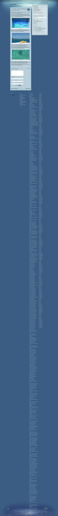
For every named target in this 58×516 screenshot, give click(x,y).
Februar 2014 (40, 265)
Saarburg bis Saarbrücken (32, 179)
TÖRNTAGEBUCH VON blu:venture (33, 102)
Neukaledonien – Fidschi (32, 212)
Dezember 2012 (41, 282)
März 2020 (40, 180)
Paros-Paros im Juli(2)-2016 (32, 327)
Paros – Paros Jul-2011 (31, 271)
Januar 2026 (40, 103)
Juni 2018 (40, 205)
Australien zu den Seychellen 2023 (33, 191)
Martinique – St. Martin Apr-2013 (32, 373)
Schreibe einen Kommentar (14, 69)
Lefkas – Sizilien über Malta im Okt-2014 (33, 476)
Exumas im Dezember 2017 (32, 194)
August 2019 (40, 188)
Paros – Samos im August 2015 (32, 315)
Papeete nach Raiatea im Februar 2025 (33, 121)
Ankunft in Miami (39, 30)
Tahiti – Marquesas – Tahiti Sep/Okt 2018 (33, 235)
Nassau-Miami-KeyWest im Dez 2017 (33, 195)
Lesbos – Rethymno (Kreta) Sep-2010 (33, 258)
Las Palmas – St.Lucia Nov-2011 (32, 459)
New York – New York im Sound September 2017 (32, 511)
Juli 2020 (40, 176)
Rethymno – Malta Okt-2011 (32, 462)
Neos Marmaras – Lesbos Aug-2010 (33, 259)
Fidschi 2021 (30, 200)
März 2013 (40, 278)
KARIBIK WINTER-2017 (31, 377)
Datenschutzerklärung (23, 0)
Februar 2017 (40, 225)
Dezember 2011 (41, 293)
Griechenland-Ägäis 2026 (29, 0)
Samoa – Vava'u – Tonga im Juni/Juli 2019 (33, 419)
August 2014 (40, 259)
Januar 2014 (40, 266)
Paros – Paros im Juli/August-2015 (33, 314)
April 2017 (40, 222)
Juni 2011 (40, 300)
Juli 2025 (40, 110)
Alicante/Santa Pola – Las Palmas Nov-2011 (33, 457)
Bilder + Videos (18, 0)
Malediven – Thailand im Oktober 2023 (33, 401)
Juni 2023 (40, 137)
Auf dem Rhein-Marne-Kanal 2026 (33, 166)
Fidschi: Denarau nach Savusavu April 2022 (33, 208)
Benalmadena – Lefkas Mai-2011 (33, 458)
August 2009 (40, 327)
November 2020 (41, 171)
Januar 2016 (40, 239)
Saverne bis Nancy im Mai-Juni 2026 (33, 172)
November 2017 (41, 214)
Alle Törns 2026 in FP (31, 156)
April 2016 (40, 237)
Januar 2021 (40, 169)
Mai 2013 (40, 276)
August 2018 (40, 203)
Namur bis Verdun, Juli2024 (32, 113)
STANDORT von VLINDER (25, 2)
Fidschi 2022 (30, 206)
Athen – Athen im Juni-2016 (32, 319)
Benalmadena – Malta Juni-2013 (32, 468)
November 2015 (41, 242)
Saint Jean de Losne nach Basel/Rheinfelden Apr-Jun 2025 (32, 147)
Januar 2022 (40, 154)
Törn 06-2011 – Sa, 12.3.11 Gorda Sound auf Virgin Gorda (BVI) (19, 9)
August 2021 (40, 160)
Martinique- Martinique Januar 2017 (33, 384)
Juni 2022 (40, 149)
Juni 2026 (40, 97)
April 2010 (40, 317)
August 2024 (40, 121)
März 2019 (40, 194)
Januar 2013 (40, 281)
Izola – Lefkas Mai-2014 (32, 474)
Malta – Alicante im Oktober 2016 (32, 492)
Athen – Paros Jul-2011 (31, 263)
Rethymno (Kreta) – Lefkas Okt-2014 (33, 297)
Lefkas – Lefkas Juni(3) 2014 (32, 291)
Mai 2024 (40, 125)
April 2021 (40, 165)
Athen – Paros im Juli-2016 (32, 320)
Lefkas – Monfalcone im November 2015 (33, 482)
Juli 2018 (40, 204)
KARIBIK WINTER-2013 (31, 372)
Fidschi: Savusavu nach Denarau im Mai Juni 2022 (33, 210)
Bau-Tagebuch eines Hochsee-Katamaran (38, 21)
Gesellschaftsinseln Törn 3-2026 (32, 160)
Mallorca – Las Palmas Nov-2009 (33, 440)
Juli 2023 (40, 136)
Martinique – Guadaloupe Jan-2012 (33, 367)
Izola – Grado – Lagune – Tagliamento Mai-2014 (33, 391)
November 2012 (41, 283)
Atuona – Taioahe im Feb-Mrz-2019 (33, 241)
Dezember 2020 (41, 170)
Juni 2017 (40, 220)
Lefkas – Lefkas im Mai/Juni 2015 (33, 310)
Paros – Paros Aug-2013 (32, 281)
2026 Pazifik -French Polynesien (32, 155)
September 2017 (41, 216)
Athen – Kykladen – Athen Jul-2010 (33, 254)
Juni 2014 (40, 261)
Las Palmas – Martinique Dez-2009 (33, 439)
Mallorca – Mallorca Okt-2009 (32, 441)
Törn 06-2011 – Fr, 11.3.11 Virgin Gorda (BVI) (14, 88)
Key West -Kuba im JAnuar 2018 (32, 339)
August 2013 (40, 272)
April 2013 (40, 277)
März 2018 (40, 209)
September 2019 (41, 187)
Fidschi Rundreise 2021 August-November (32, 203)
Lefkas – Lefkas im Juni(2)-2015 (32, 309)
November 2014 (41, 255)
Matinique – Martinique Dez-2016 (33, 376)
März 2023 (40, 141)
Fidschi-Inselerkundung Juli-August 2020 (33, 430)
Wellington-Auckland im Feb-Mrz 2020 (33, 434)
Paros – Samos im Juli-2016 (32, 326)
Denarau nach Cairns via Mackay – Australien (33, 220)
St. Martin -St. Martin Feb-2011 (32, 359)
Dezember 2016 (41, 227)
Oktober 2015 (40, 243)
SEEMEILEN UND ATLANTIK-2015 (33, 480)
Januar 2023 (40, 143)
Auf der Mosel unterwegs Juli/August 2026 (33, 184)
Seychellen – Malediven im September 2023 (33, 494)
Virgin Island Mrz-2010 (31, 354)
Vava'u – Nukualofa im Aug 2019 (32, 422)
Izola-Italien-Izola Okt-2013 (32, 395)
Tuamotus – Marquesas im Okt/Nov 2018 (33, 238)
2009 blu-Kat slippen (31, 104)
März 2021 (40, 166)
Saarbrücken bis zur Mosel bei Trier (33, 178)
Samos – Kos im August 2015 (32, 316)
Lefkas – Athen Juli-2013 (32, 277)
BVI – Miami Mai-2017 (31, 378)
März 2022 (40, 153)
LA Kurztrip (30, 161)
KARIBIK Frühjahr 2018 (31, 337)
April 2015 (40, 250)
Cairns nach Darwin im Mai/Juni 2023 (33, 189)
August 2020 (40, 175)
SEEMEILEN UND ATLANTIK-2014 (33, 473)
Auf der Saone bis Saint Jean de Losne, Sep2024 (33, 108)
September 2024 (41, 120)
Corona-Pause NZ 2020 (32, 424)
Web (11, 82)
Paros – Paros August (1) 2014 (32, 293)
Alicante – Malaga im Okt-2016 (32, 486)
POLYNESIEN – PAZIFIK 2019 (32, 411)
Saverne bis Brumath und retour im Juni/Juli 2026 (33, 171)
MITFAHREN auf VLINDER (38, 0)
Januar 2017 (40, 226)
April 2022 (40, 152)
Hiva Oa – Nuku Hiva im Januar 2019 (33, 243)
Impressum (33, 0)
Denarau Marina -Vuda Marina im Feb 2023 (33, 218)
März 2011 (40, 304)
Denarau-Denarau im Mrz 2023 (32, 223)
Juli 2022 (40, 148)
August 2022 (40, 147)
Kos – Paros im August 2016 (32, 322)
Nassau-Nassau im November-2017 (33, 196)
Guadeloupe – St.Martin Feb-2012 (33, 366)
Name (13, 77)
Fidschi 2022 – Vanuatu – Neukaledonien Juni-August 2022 (33, 214)
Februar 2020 (40, 181)
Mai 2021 (40, 164)
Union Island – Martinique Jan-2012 (33, 371)
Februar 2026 (40, 102)
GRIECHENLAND (31, 248)
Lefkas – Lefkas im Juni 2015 (32, 308)
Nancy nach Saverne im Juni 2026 (33, 167)
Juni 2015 (40, 248)
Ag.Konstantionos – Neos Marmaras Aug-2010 (33, 252)
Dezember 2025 (41, 104)
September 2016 (41, 231)
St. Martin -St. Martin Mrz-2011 (32, 360)
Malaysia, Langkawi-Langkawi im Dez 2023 (33, 400)
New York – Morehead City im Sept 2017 (33, 509)
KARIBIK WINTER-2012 (31, 365)
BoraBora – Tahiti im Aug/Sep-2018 (33, 225)
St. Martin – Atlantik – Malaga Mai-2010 (33, 453)
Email (14, 80)
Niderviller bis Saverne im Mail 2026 (33, 168)
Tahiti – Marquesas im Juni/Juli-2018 (33, 236)
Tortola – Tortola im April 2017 (32, 388)
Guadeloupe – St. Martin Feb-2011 (33, 356)
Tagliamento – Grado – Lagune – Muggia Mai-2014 (32, 397)
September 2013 (41, 271)
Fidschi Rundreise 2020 (32, 428)
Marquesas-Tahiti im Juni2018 (32, 230)
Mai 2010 (40, 316)
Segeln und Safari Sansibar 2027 (14, 2)
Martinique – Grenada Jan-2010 (32, 350)
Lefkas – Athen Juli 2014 (32, 287)
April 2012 (40, 288)
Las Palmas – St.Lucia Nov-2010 (32, 447)
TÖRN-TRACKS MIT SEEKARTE (32, 499)
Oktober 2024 (40, 119)
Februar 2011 (40, 305)
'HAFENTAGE (30, 103)
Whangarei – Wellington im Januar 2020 (33, 436)
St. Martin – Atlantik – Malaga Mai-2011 (33, 463)
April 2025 (40, 114)
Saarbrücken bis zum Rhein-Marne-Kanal (33, 139)
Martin (12, 11)
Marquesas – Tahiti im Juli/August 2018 (33, 226)
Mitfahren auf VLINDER (36, 20)
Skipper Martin (19, 2)
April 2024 (40, 126)
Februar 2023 (40, 142)
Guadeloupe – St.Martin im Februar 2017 (33, 382)
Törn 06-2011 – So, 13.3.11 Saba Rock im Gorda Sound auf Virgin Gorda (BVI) (27, 88)
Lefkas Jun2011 (31, 269)
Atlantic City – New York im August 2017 (33, 503)
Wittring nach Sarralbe (36, 7)
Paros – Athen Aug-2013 (32, 280)
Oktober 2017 (40, 215)
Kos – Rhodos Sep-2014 (32, 286)
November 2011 (41, 294)
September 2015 (41, 244)
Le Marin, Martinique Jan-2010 (32, 349)
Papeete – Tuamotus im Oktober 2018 (33, 231)
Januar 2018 (40, 211)
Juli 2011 (40, 299)
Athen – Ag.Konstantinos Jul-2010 (33, 253)
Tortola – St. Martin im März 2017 (32, 387)
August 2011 (40, 298)
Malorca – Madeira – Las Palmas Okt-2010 (33, 452)
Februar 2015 (40, 253)
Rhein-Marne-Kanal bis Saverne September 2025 (32, 145)
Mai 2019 (40, 192)
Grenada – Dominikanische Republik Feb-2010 (33, 348)
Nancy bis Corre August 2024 (32, 114)
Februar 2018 (40, 210)
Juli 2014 (40, 260)
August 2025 (40, 109)
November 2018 (41, 199)
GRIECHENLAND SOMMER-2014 (33, 282)
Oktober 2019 (40, 186)
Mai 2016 (40, 236)
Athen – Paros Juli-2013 (32, 276)
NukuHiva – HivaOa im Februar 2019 (33, 246)
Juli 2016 (40, 233)
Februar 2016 (40, 238)
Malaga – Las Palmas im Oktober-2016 (33, 491)
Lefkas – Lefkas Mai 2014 (32, 292)
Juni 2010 (40, 315)
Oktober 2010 (40, 310)
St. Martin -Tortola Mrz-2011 (32, 361)
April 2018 (40, 208)
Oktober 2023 (40, 132)
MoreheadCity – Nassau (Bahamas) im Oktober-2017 (33, 506)
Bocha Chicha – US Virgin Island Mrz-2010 (33, 344)
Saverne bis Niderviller (31, 154)
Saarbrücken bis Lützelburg (32, 177)
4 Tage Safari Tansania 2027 (13, 0)
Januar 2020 (40, 182)
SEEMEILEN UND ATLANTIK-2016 (33, 485)
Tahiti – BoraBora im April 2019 (32, 247)
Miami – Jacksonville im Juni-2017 (33, 504)
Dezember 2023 (41, 130)
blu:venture (13, 4)
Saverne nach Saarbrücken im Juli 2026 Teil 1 (33, 174)
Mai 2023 (40, 138)
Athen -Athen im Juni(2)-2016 (32, 321)
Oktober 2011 (40, 295)
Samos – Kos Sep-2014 (31, 299)
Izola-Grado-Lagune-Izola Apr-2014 (33, 394)
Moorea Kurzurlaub (31, 162)
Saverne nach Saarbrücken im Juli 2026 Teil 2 (33, 181)
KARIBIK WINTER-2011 (31, 355)
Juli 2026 (40, 96)
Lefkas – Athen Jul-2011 (32, 266)
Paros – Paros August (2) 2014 (32, 294)
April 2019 (40, 193)
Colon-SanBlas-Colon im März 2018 (33, 338)
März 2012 (40, 289)
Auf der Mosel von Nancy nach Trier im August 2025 (33, 126)
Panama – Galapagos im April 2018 (33, 407)
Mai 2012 (40, 287)
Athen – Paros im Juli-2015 (32, 304)
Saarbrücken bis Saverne (32, 137)
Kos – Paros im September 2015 (32, 305)
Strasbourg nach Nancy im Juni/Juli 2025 (33, 150)
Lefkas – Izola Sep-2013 (32, 469)
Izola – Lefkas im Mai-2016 (32, 487)
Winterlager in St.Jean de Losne (32, 119)
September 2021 (41, 159)
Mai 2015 (40, 249)
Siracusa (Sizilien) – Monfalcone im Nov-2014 (33, 479)
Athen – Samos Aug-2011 (32, 264)
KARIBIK (30, 336)
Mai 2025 (40, 113)
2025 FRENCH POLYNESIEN (32, 120)
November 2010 (41, 309)
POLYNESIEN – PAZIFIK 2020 (32, 423)
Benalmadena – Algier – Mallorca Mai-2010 (33, 446)
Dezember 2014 (41, 254)
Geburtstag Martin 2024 (31, 109)
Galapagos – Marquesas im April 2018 (33, 406)
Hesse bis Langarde (31, 151)
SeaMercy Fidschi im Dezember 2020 (33, 433)
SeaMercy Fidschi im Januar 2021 (33, 410)
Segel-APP (30, 96)
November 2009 (41, 323)
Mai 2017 (40, 221)
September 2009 (41, 326)
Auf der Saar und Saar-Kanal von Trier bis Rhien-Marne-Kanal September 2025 (33, 133)
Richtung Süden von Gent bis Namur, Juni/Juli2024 (33, 116)
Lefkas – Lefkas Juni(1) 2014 (32, 288)
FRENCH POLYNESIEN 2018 (32, 224)
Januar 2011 (40, 306)
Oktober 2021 (40, 158)
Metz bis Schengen (31, 127)
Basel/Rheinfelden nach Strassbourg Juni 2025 (33, 143)
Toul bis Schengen (31, 131)
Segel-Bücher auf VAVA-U (32, 97)
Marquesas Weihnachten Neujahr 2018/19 (33, 229)
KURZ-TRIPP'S (31, 389)
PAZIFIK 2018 (30, 405)
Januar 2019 (40, 197)
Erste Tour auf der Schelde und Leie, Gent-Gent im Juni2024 (33, 111)
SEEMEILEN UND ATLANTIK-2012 (33, 464)
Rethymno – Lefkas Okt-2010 (32, 260)
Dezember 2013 (41, 267)
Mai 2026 (40, 98)
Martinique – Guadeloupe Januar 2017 (33, 383)
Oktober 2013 (40, 270)
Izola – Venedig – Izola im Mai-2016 (33, 393)
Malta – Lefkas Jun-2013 (32, 470)
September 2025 (41, 108)
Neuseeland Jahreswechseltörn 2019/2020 (32, 413)
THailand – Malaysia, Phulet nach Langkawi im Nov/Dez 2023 (33, 498)
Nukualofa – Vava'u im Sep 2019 (32, 416)
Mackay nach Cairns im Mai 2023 (33, 190)
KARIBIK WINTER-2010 (31, 342)
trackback (17, 85)
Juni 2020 (40, 177)
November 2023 (41, 131)
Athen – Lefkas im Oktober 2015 (32, 303)
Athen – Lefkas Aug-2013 (32, 275)
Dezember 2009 (41, 322)
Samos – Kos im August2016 (32, 333)
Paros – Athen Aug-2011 (32, 270)
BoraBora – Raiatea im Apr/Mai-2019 (33, 242)
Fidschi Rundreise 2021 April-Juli (33, 201)
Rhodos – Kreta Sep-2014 (32, 298)
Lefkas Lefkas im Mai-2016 (32, 325)
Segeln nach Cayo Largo (39, 29)
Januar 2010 (40, 321)
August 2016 (40, 232)
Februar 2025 (40, 115)
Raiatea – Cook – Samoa (32, 417)
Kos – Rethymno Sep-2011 (32, 265)
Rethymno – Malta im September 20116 (32, 332)
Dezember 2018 (41, 198)
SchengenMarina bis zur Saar (32, 185)
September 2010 (41, 311)
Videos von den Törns (31, 98)
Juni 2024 (40, 124)
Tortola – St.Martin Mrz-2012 (32, 370)
